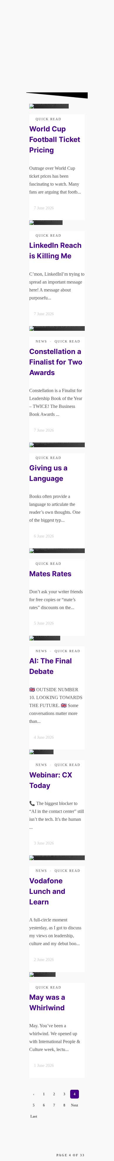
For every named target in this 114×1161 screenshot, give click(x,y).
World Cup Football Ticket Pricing (54, 139)
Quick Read (48, 119)
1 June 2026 (44, 1065)
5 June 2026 (44, 623)
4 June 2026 (44, 737)
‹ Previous (33, 1095)
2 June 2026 (44, 959)
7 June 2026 (44, 208)
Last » (33, 1117)
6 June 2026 (44, 536)
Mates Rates (50, 574)
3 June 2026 (44, 843)
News (41, 341)
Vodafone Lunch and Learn (47, 891)
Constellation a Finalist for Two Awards (55, 362)
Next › (74, 1106)
